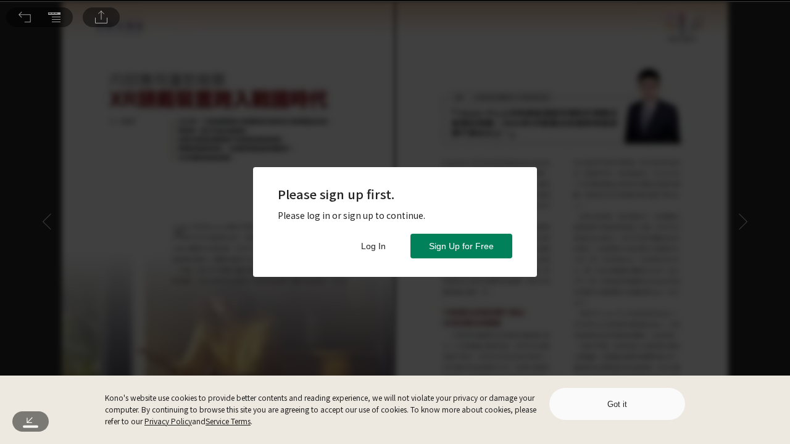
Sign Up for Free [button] (461, 246)
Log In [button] (373, 246)
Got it (617, 404)
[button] (25, 17)
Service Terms (228, 421)
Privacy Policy (168, 421)
